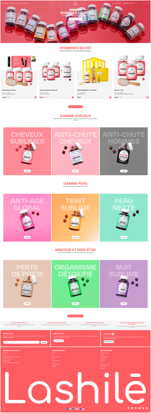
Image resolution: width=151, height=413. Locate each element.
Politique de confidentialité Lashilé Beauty (11, 362)
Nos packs (54, 362)
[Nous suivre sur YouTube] (136, 408)
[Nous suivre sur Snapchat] (143, 408)
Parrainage (102, 354)
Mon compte (102, 360)
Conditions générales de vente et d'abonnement (12, 356)
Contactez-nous (103, 358)
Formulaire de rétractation (8, 358)
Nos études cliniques (56, 364)
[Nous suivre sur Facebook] (128, 408)
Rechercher (5, 353)
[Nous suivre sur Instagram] (132, 408)
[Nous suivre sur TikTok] (139, 408)
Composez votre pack (56, 360)
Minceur (53, 358)
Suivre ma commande (104, 356)
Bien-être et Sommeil (56, 356)
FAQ (101, 362)
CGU (4, 354)
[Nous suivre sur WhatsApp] (147, 408)
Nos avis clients (103, 366)
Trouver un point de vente (105, 364)
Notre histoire (102, 368)
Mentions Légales (6, 360)
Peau (53, 354)
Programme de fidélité (104, 353)
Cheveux (53, 353)
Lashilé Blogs (54, 366)
